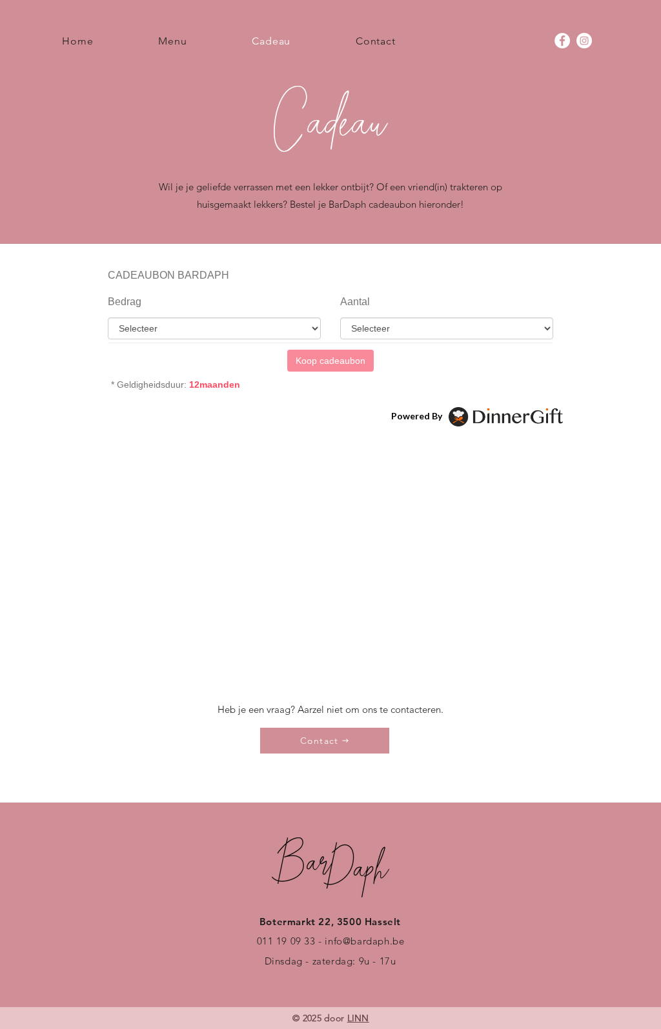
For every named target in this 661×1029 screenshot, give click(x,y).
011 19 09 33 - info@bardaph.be (331, 941)
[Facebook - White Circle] (562, 40)
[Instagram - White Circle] (584, 40)
